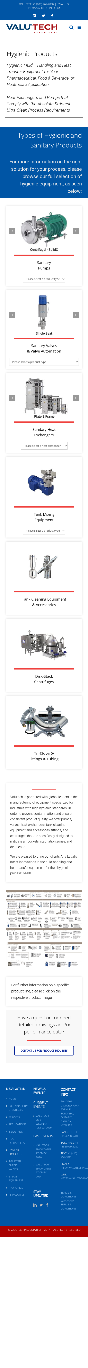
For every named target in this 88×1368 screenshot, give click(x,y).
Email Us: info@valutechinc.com (48, 6)
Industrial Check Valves (16, 1165)
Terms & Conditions (68, 1194)
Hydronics (16, 1188)
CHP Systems (17, 1195)
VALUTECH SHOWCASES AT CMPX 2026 (43, 1151)
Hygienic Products (15, 1152)
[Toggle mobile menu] (80, 27)
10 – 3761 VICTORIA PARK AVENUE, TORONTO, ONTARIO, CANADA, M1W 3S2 (70, 1113)
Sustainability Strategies (17, 1108)
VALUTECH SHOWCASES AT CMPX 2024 (43, 1170)
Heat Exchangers (17, 1141)
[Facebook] (47, 1205)
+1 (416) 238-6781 (69, 1134)
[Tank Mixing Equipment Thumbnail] (44, 462)
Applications (17, 1124)
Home (12, 1098)
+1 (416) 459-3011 (69, 1155)
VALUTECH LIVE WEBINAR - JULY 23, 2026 (44, 1122)
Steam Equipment (16, 1178)
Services (14, 1117)
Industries (16, 1131)
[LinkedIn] (35, 1205)
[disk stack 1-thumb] (44, 624)
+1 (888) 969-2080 (69, 1144)
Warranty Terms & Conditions (68, 1204)
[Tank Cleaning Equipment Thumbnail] (44, 547)
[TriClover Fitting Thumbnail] (44, 702)
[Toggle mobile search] (71, 27)
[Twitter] (41, 1205)
